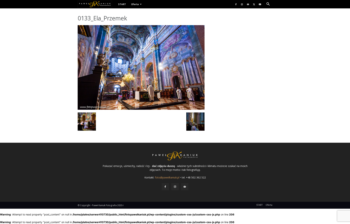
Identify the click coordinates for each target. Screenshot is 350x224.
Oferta (135, 4)
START (122, 4)
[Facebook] (236, 4)
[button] (268, 4)
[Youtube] (260, 4)
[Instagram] (242, 4)
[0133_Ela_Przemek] (141, 108)
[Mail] (248, 4)
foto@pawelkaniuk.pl (167, 177)
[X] (254, 4)
